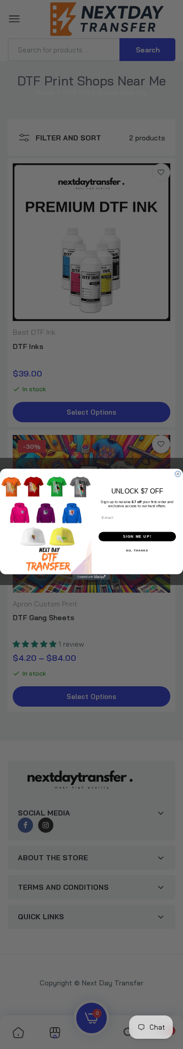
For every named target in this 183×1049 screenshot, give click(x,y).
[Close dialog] (177, 474)
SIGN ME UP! (137, 537)
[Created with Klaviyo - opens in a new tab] (91, 577)
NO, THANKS (137, 550)
